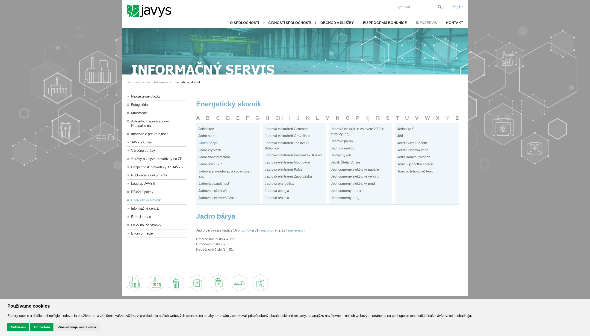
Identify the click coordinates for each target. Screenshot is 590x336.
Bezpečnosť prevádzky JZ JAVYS (157, 167)
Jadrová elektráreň (212, 191)
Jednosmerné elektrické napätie (355, 169)
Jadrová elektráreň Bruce (217, 198)
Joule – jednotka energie (415, 164)
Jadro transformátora (214, 157)
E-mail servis (141, 217)
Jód (400, 136)
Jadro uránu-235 (210, 164)
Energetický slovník (146, 200)
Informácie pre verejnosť (149, 134)
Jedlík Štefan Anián (345, 162)
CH (279, 118)
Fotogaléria (139, 105)
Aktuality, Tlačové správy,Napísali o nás (150, 123)
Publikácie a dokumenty (149, 175)
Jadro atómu (207, 136)
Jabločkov (206, 129)
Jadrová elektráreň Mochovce (287, 162)
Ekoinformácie (142, 233)
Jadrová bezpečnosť (214, 183)
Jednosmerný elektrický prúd (353, 183)
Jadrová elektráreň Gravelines (287, 136)
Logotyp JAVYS (143, 183)
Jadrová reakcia (277, 198)
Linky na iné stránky (146, 225)
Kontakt (454, 23)
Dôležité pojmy (142, 192)
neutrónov (266, 230)
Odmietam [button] (42, 327)
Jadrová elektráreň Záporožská (288, 176)
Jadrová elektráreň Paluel (284, 169)
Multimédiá (139, 113)
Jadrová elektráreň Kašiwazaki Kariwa (293, 155)
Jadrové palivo (342, 141)
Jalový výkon (341, 155)
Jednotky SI (406, 129)
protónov (244, 230)
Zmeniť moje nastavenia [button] (77, 327)
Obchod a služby (337, 23)
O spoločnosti (244, 23)
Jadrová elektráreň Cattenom (287, 129)
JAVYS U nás (141, 142)
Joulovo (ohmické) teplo (415, 171)
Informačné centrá (145, 208)
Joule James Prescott (413, 157)
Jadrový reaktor (343, 148)
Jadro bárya (208, 143)
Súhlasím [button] (18, 327)
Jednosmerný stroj (345, 198)
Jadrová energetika (279, 183)
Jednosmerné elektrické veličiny (355, 176)
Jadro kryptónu (209, 150)
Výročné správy (143, 150)
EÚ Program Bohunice (385, 23)
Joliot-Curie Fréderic (412, 143)
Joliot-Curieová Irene (412, 150)
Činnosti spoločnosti (289, 23)
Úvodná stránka (138, 82)
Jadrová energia (277, 191)
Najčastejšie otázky (146, 96)
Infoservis (426, 23)
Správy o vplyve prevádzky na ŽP (156, 159)
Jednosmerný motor (346, 191)
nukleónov (296, 230)
